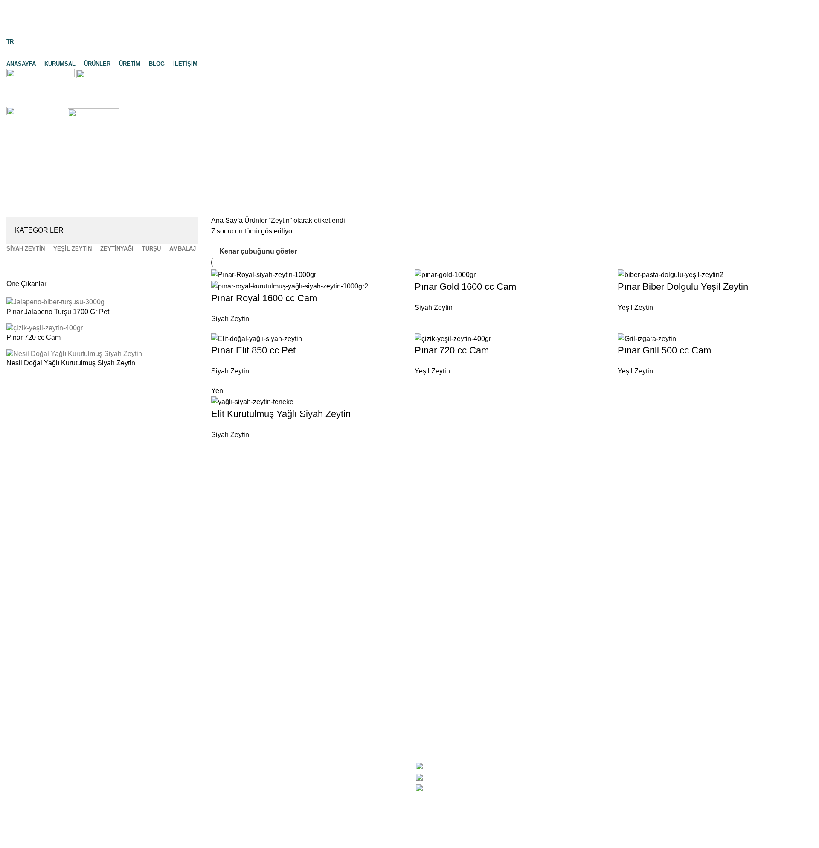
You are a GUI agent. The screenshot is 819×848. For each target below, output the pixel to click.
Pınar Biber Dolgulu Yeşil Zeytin (683, 286)
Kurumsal (20, 765)
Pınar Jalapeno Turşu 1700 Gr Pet (57, 311)
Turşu (219, 797)
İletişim (17, 828)
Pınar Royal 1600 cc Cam (264, 298)
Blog (13, 812)
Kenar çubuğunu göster (258, 251)
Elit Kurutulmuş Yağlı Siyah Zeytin (281, 413)
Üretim (16, 797)
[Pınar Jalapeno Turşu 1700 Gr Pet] (55, 302)
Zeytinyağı (227, 780)
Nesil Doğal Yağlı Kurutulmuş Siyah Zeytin (70, 363)
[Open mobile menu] (409, 98)
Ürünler (17, 780)
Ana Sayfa (227, 220)
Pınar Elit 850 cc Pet (253, 350)
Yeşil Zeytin (635, 307)
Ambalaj (223, 812)
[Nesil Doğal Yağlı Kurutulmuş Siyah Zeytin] (74, 353)
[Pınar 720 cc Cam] (44, 327)
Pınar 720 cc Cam (33, 337)
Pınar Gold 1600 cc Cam (465, 286)
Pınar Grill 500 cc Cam (664, 350)
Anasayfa (20, 749)
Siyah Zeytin (230, 318)
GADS (88, 838)
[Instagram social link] (410, 30)
